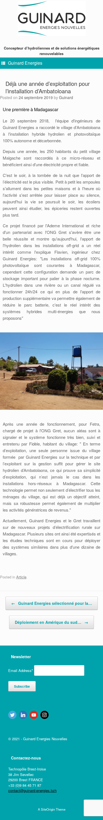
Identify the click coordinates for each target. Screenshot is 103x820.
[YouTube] (34, 715)
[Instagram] (44, 715)
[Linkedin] (23, 715)
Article (21, 577)
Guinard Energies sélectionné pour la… (51, 603)
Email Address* (20, 670)
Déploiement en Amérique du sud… (51, 622)
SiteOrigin (48, 809)
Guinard (66, 97)
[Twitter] (12, 715)
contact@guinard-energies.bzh (32, 790)
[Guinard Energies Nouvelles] (51, 18)
